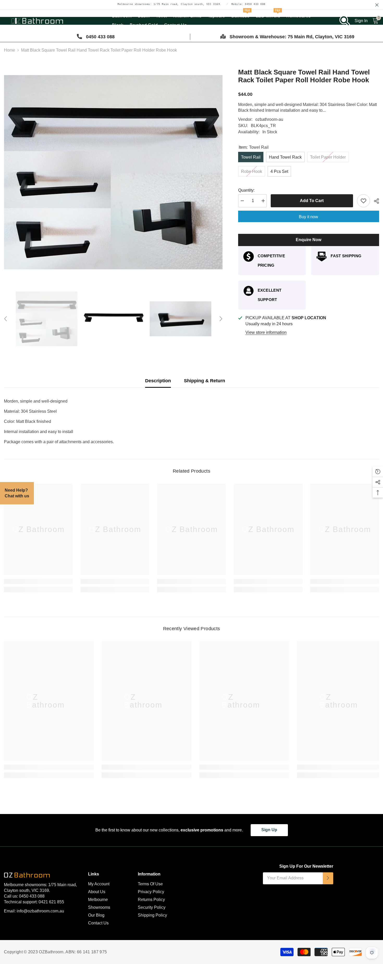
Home (9, 50)
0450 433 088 (32, 896)
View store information (266, 332)
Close (377, 5)
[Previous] (5, 319)
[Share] (374, 201)
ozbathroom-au (269, 119)
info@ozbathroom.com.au (40, 911)
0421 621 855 (51, 902)
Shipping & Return (204, 380)
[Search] (344, 21)
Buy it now (308, 217)
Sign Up (269, 830)
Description (158, 380)
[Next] (221, 319)
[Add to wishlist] (363, 200)
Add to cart (312, 200)
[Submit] (328, 878)
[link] (38, 581)
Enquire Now (308, 239)
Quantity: (246, 190)
